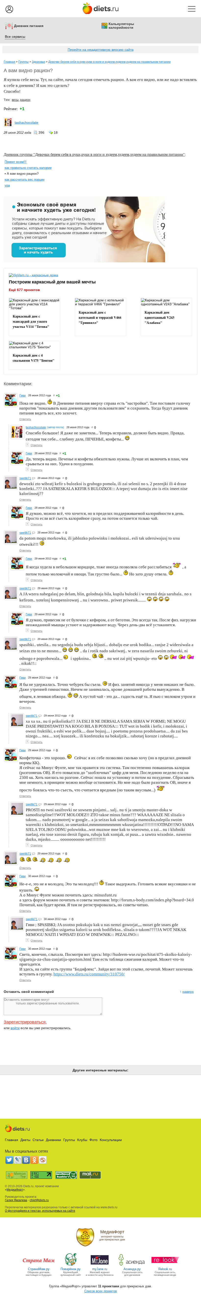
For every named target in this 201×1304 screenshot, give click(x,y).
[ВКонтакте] (26, 1160)
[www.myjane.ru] (100, 1265)
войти (15, 1028)
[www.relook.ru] (165, 1265)
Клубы (82, 1140)
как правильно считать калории (28, 168)
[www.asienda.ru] (132, 1265)
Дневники (53, 1140)
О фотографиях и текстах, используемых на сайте (40, 1210)
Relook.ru (165, 1269)
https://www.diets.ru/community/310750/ (89, 974)
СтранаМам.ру (39, 1269)
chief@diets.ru (39, 1200)
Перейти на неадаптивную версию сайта (101, 50)
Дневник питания (28, 26)
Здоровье (38, 62)
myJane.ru (99, 1269)
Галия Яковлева (16, 1200)
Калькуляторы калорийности (121, 25)
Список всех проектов (100, 1291)
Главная (9, 62)
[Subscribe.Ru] (43, 1160)
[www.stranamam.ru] (39, 1265)
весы (15, 100)
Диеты (25, 1140)
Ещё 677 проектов (24, 290)
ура (7, 185)
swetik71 (25, 478)
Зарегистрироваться (25, 1022)
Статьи (38, 1140)
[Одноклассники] (34, 1160)
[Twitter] (9, 1160)
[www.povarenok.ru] (70, 1265)
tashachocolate (26, 122)
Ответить (25, 419)
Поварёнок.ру (71, 1269)
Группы (23, 62)
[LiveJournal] (18, 1160)
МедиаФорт (15, 1189)
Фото (93, 1140)
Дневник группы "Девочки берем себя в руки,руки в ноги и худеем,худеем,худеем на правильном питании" (94, 154)
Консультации (111, 1140)
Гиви (22, 395)
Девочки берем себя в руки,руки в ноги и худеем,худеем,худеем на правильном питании (109, 62)
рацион (25, 100)
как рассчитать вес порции (24, 179)
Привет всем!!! (15, 162)
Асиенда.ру (132, 1269)
